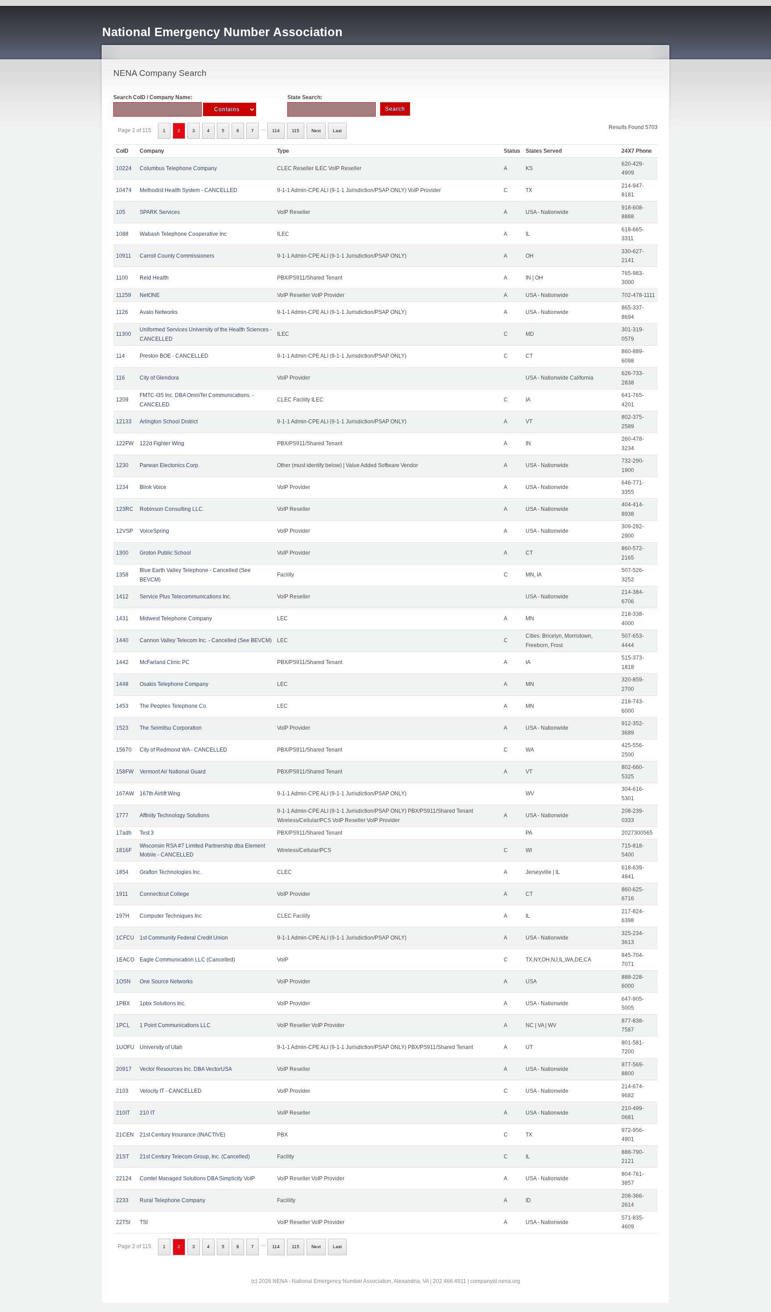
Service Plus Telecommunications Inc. (185, 596)
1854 (122, 872)
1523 (122, 728)
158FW (124, 772)
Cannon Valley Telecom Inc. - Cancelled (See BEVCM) (206, 640)
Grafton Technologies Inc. (170, 872)
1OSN (123, 981)
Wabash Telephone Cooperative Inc (183, 234)
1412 (122, 596)
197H (122, 916)
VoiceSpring (154, 531)
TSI (144, 1222)
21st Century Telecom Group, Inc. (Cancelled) (195, 1156)
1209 (122, 400)
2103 (122, 1091)
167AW (125, 793)
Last (337, 130)
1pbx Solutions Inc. (163, 1003)
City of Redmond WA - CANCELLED (183, 750)
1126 (122, 312)
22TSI (123, 1222)
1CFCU (125, 938)
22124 (124, 1178)
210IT (123, 1113)
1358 (122, 575)
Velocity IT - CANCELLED (171, 1091)
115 (295, 130)
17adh (124, 833)
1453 (122, 706)
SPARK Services (160, 212)
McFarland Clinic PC (165, 662)
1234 (122, 487)
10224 (124, 168)
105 (120, 212)
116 (120, 378)
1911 (122, 894)
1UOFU (125, 1047)
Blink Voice (153, 487)
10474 (124, 190)
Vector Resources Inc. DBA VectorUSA (186, 1069)
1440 (122, 640)
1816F (124, 850)
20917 (124, 1069)
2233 (122, 1200)
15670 (124, 750)
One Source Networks (166, 981)
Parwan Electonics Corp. (169, 465)
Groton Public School (165, 553)
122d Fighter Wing (162, 443)
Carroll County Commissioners (177, 256)
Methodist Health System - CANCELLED (188, 190)
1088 (122, 234)
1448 (122, 684)
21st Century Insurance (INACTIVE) (182, 1135)
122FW (124, 443)
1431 (122, 618)
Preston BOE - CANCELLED (174, 356)
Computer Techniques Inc (171, 916)
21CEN (125, 1135)
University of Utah (161, 1047)
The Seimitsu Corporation (171, 728)
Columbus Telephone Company (178, 168)
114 (276, 130)
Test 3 (147, 833)
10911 (123, 256)
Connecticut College (164, 894)
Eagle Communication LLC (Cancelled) (187, 960)
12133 (124, 421)
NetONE (150, 295)
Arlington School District (169, 421)
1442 (122, 662)
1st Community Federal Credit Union (184, 938)
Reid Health (154, 278)
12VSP (124, 531)
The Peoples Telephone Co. (173, 706)
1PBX (123, 1003)
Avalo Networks (159, 312)
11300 (123, 334)
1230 (122, 465)
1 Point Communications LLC (175, 1025)
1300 (122, 553)
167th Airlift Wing (160, 793)
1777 (122, 815)
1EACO (125, 960)
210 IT (147, 1113)
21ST (122, 1156)
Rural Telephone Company (172, 1200)
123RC (124, 509)
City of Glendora (159, 378)
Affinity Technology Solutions (174, 815)
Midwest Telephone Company (176, 618)
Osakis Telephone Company (174, 684)
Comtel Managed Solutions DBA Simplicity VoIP (197, 1178)
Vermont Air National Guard (173, 772)
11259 (123, 295)
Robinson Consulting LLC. (172, 509)
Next (316, 130)
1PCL (123, 1025)
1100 (122, 278)
